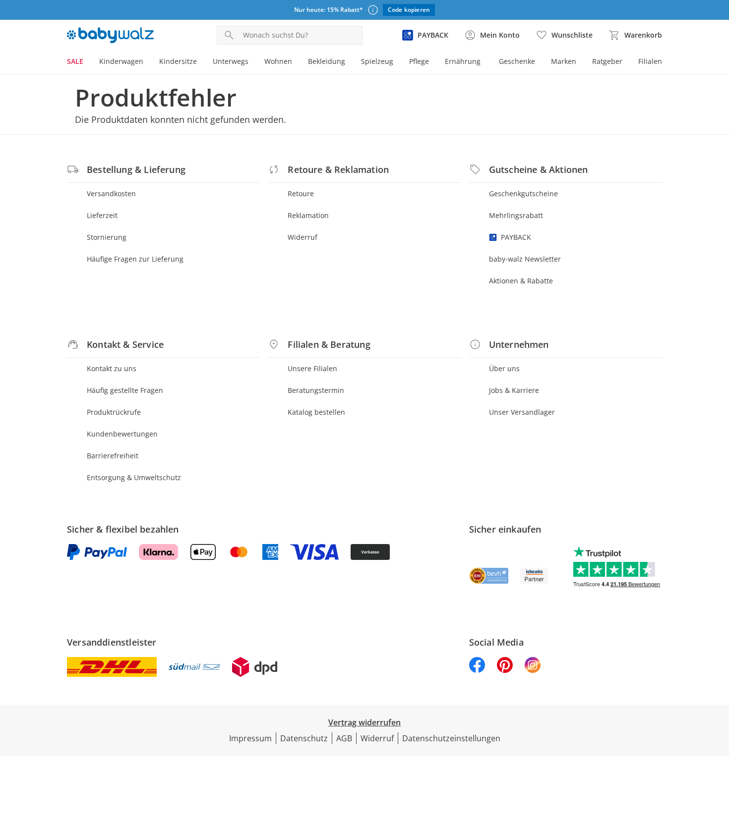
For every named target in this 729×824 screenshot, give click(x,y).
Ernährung (463, 61)
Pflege (419, 61)
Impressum (250, 738)
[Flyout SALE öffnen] (87, 62)
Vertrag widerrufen (364, 722)
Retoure (301, 193)
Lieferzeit (102, 215)
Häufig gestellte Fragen (125, 390)
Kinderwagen (121, 61)
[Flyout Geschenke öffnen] (539, 62)
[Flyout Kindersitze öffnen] (201, 62)
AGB (344, 738)
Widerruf (302, 237)
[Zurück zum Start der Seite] (717, 753)
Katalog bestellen (316, 412)
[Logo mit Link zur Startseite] (110, 35)
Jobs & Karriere (514, 390)
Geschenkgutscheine (523, 193)
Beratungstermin (316, 390)
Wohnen (278, 61)
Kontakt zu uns (111, 368)
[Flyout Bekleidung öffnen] (349, 62)
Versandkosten (111, 193)
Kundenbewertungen (122, 434)
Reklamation (308, 215)
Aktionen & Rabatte (521, 280)
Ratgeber (607, 61)
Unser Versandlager (522, 412)
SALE (75, 61)
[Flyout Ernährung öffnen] (484, 62)
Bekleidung (326, 61)
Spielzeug (377, 61)
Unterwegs (230, 61)
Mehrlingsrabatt (516, 215)
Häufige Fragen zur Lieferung (135, 259)
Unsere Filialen (312, 368)
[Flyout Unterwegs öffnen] (252, 62)
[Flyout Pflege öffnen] (433, 62)
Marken (563, 61)
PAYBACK (516, 237)
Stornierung (106, 237)
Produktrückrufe (114, 412)
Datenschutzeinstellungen (451, 738)
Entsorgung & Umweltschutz (134, 477)
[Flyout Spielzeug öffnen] (397, 62)
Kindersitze (178, 61)
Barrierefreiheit (112, 455)
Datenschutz (304, 738)
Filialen (650, 61)
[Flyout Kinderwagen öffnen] (147, 62)
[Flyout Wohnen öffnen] (296, 62)
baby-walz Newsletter (525, 259)
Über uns (504, 368)
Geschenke (517, 61)
